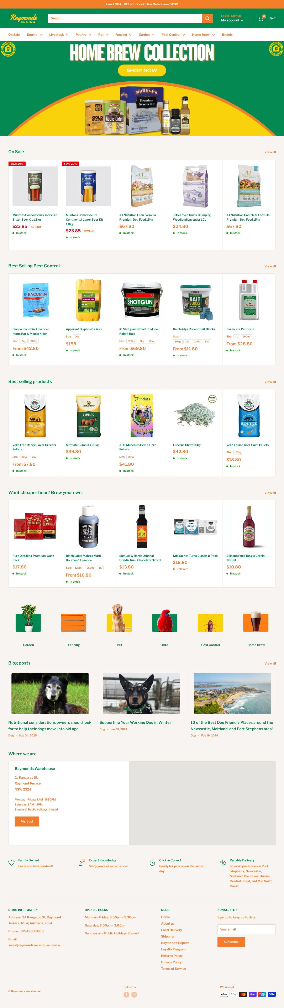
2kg (23, 341)
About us (167, 923)
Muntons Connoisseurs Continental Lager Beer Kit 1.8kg (84, 219)
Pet (101, 35)
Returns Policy (172, 956)
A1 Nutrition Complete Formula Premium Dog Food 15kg (248, 217)
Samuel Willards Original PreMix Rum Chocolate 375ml (140, 558)
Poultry (81, 35)
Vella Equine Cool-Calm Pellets (247, 445)
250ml (246, 336)
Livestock (56, 35)
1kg (187, 341)
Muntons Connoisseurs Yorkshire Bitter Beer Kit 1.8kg (34, 217)
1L (236, 336)
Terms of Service (173, 969)
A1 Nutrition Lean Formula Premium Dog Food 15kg (137, 217)
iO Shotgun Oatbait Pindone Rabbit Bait (138, 331)
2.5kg (131, 341)
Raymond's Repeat (175, 943)
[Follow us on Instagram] (134, 995)
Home (165, 917)
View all (270, 152)
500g (33, 341)
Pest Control (171, 35)
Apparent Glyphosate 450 (84, 329)
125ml (78, 567)
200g (197, 341)
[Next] (275, 204)
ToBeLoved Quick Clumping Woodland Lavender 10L (192, 217)
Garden (144, 35)
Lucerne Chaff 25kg (187, 445)
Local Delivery (171, 930)
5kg (142, 341)
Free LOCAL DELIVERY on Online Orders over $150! (142, 4)
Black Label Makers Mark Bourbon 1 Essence (83, 558)
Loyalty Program (173, 949)
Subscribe (231, 942)
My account (230, 20)
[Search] (207, 18)
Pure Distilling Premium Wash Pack (33, 558)
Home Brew (201, 35)
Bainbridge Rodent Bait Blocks (194, 329)
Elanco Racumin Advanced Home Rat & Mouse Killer (30, 331)
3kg (207, 341)
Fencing (121, 35)
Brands (227, 35)
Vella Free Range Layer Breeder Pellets (34, 447)
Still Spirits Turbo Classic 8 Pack (195, 555)
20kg (24, 457)
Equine (32, 35)
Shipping (167, 936)
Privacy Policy (171, 962)
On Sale (14, 35)
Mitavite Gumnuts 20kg (82, 445)
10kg (151, 341)
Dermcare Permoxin (240, 329)
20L (77, 336)
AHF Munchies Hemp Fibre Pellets (137, 447)
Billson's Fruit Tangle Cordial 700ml (245, 558)
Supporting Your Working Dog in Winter (135, 722)
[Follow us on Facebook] (126, 995)
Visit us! (27, 821)
